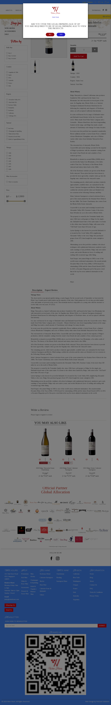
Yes (61, 34)
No (50, 34)
